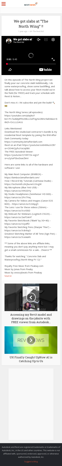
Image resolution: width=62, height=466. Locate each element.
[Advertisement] (31, 406)
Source (8, 275)
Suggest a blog (31, 461)
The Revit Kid (38, 31)
